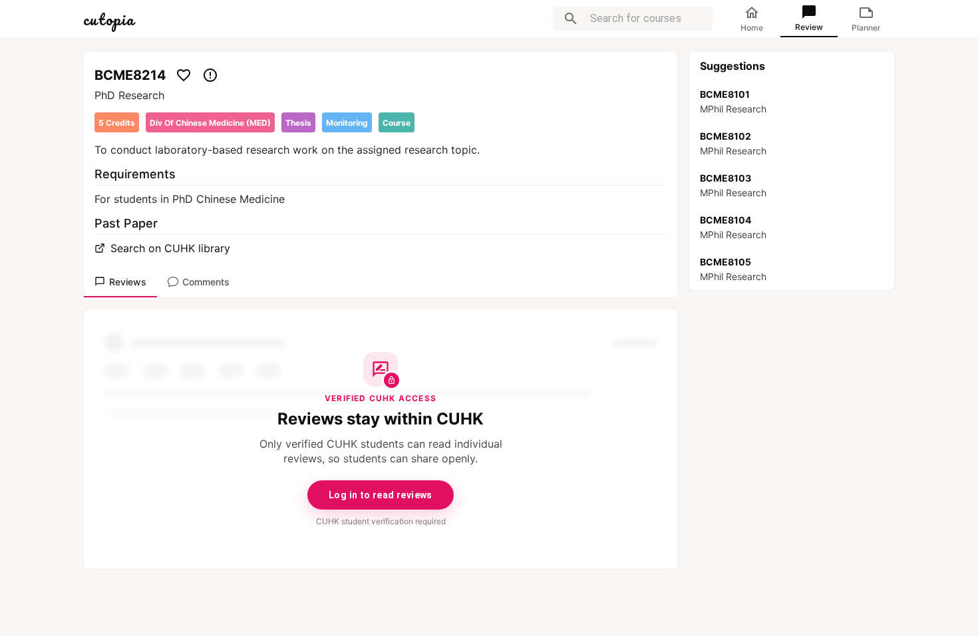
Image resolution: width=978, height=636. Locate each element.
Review (809, 27)
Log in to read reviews (380, 495)
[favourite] (183, 75)
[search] (571, 18)
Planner (866, 28)
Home (751, 28)
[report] (210, 75)
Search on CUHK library (170, 248)
